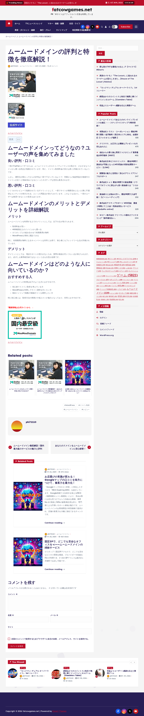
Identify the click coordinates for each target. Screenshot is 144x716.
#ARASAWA (101, 262)
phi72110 (14, 69)
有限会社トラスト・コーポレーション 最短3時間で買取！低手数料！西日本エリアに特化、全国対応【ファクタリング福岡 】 (117, 137)
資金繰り (105, 302)
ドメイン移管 (105, 288)
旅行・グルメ (45, 33)
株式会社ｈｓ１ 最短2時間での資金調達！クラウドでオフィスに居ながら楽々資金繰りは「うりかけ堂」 (117, 188)
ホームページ (11, 39)
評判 (129, 299)
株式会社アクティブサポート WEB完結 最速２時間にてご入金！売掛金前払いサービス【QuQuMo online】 (116, 209)
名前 (11, 618)
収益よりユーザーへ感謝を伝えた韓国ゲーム (118, 108)
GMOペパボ (119, 271)
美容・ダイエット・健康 (25, 33)
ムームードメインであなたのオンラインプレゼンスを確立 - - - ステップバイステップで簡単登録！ (117, 125)
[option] (28, 677)
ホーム (17, 26)
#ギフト (112, 262)
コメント (13, 597)
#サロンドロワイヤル (126, 262)
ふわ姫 (129, 271)
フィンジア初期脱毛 (108, 292)
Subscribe (125, 30)
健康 (133, 296)
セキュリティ (116, 282)
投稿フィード (105, 326)
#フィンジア (113, 265)
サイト (10, 630)
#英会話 (110, 268)
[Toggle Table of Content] (17, 142)
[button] (131, 665)
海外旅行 (113, 299)
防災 (121, 302)
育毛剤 (122, 299)
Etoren (110, 271)
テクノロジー (128, 282)
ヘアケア (121, 292)
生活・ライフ (74, 26)
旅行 (105, 299)
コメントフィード (107, 332)
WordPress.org (107, 338)
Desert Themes (59, 714)
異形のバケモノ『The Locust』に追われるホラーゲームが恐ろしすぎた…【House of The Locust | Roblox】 (116, 81)
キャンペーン (111, 278)
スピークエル (102, 282)
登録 (101, 315)
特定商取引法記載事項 (81, 33)
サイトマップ (61, 33)
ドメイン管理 (117, 289)
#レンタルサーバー (127, 265)
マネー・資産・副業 (56, 26)
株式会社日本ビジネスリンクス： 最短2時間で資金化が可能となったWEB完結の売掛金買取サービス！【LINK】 (117, 167)
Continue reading (54, 525)
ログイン (103, 320)
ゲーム (127, 278)
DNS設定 (101, 271)
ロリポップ (124, 296)
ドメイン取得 (85, 408)
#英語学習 (119, 268)
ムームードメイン (26, 69)
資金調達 (113, 302)
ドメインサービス (109, 285)
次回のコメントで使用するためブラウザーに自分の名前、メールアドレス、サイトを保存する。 (50, 642)
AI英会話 (130, 268)
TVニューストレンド (34, 26)
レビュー (86, 412)
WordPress (70, 408)
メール (54, 618)
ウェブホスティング (110, 274)
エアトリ (123, 274)
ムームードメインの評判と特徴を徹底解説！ (36, 39)
